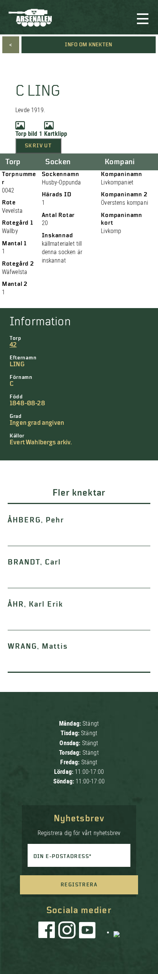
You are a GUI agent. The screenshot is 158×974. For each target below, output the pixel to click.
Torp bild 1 (28, 133)
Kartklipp (55, 133)
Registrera (79, 885)
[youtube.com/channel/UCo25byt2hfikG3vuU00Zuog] (87, 932)
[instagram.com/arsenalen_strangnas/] (67, 932)
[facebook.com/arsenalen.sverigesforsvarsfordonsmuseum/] (48, 932)
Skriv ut (38, 146)
